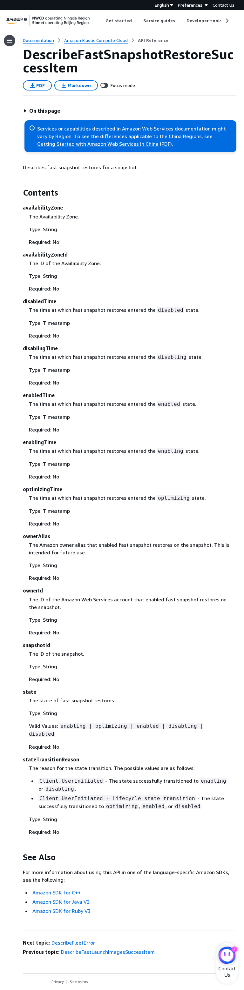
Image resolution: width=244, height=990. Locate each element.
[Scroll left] (101, 21)
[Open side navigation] (9, 40)
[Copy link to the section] (18, 193)
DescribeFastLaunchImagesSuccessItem (108, 952)
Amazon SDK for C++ (56, 892)
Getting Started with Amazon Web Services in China (98, 144)
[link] (153, 40)
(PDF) (166, 144)
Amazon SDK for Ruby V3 (61, 911)
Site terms (79, 981)
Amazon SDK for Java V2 (61, 902)
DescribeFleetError (73, 943)
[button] (41, 111)
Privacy (57, 981)
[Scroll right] (227, 21)
